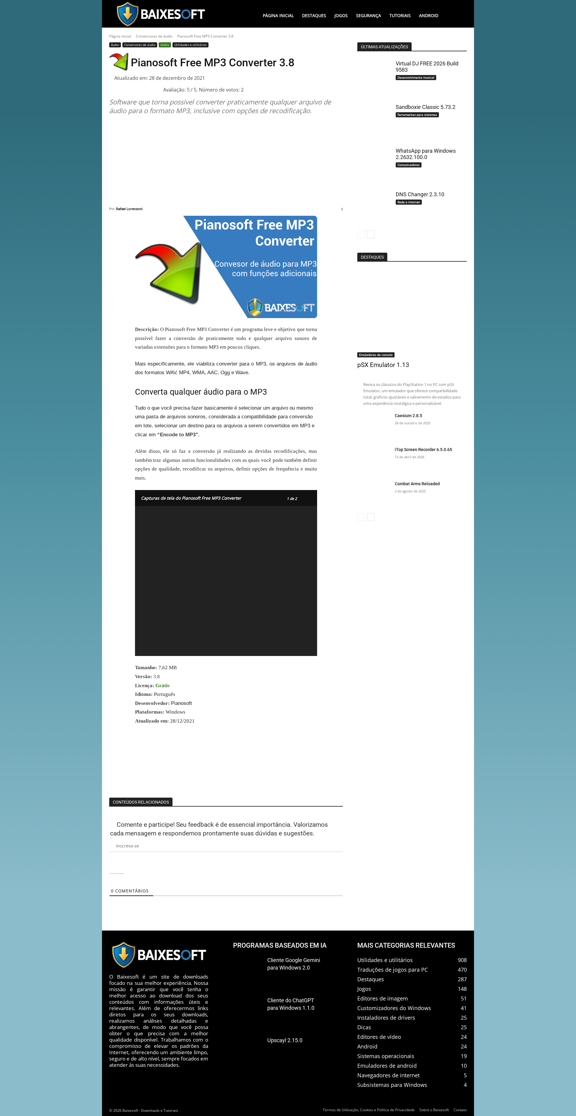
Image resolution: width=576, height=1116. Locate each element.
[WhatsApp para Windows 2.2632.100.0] (373, 162)
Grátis (164, 45)
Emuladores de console (376, 355)
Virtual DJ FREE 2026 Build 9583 (427, 66)
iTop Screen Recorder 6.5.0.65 (423, 449)
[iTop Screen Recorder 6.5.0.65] (373, 460)
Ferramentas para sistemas (417, 115)
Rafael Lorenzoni (129, 208)
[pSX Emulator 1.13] (412, 313)
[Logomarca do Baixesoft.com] (161, 14)
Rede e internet (409, 202)
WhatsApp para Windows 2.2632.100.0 (426, 154)
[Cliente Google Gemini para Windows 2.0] (247, 970)
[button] (454, 16)
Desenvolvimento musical (416, 77)
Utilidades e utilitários (190, 45)
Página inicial (120, 36)
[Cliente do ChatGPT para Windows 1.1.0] (247, 1010)
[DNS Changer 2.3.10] (373, 206)
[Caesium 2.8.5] (373, 426)
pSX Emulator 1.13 (383, 364)
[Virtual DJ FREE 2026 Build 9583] (373, 75)
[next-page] (370, 234)
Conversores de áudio (154, 36)
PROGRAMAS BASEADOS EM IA (280, 945)
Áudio (115, 45)
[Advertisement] (226, 161)
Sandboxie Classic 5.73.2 (425, 107)
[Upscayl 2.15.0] (247, 1050)
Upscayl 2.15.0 (284, 1040)
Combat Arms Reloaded (417, 483)
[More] (454, 783)
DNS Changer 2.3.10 (420, 194)
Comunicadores (409, 165)
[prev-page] (361, 234)
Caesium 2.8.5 (408, 415)
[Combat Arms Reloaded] (373, 494)
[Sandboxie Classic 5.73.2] (373, 119)
